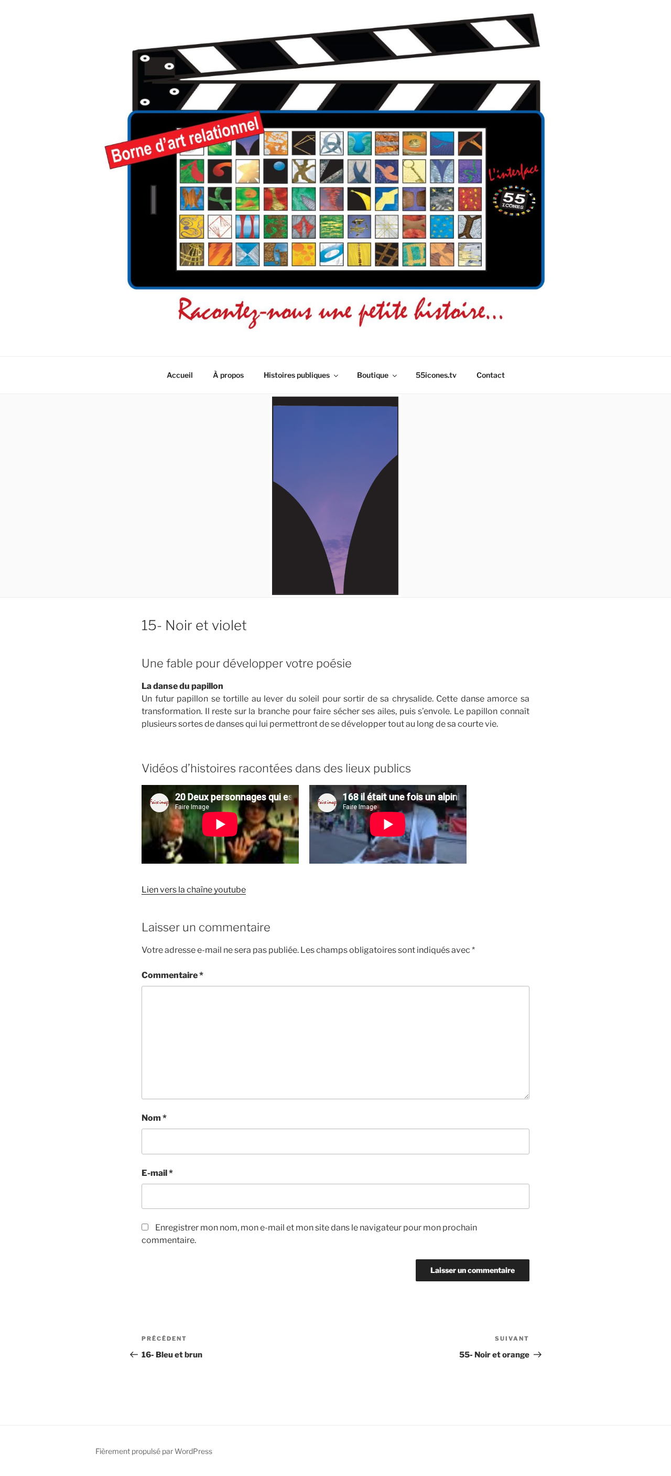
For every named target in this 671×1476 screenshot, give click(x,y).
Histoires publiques (297, 374)
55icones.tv (436, 374)
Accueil (180, 374)
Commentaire (172, 975)
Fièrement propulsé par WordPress (153, 1451)
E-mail (157, 1173)
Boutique (372, 374)
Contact (491, 374)
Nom (154, 1118)
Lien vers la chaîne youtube (194, 890)
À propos (228, 374)
